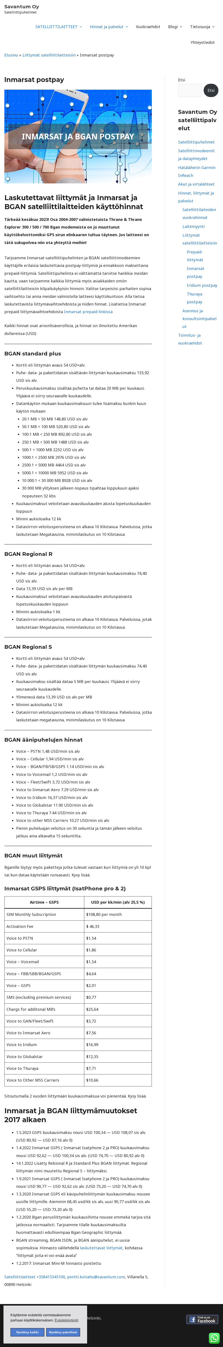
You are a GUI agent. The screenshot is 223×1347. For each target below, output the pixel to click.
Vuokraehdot (148, 26)
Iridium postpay (202, 285)
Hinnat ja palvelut (106, 26)
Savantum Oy (21, 7)
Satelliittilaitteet (20, 1276)
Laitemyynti (193, 226)
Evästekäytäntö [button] (66, 1320)
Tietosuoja (200, 26)
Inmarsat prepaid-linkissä (88, 311)
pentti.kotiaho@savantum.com (96, 1276)
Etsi (181, 79)
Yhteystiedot (203, 42)
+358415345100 (51, 1276)
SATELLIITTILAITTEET (56, 26)
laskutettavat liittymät (101, 1247)
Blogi (173, 26)
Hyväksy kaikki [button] (27, 1332)
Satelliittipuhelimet (196, 142)
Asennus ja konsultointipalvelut (199, 318)
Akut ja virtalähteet (196, 184)
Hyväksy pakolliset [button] (63, 1332)
